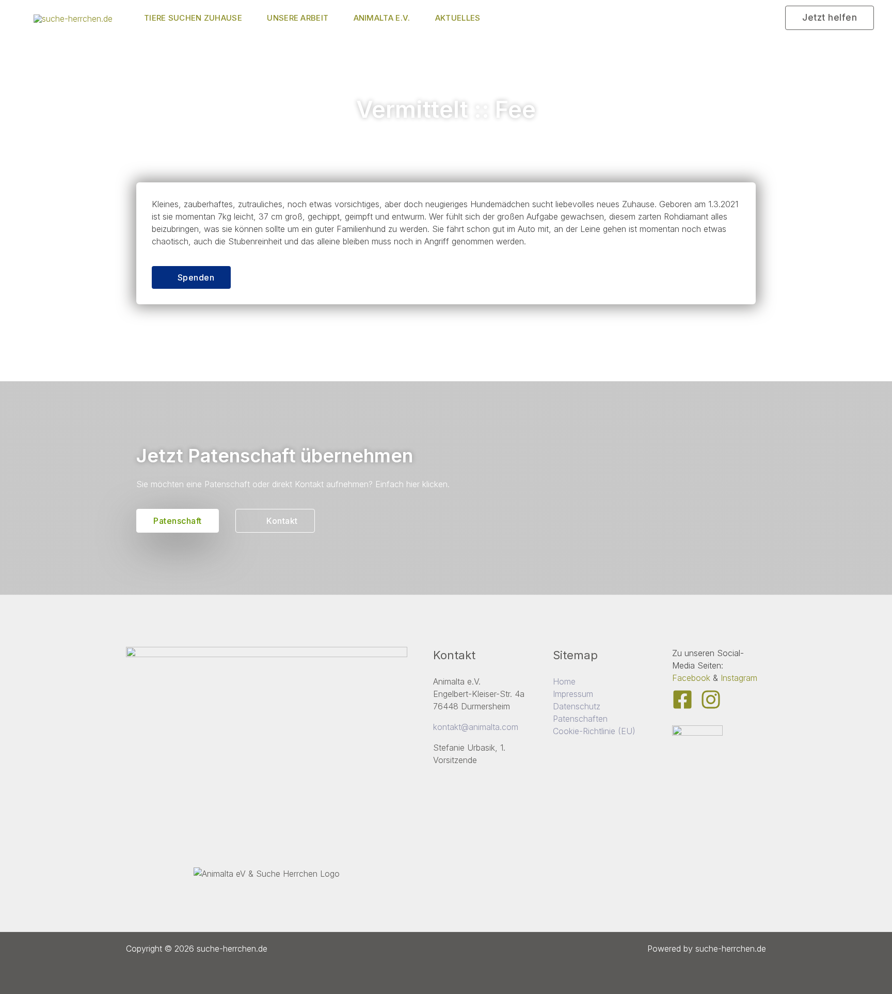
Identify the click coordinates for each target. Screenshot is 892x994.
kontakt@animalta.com (475, 727)
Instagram (739, 678)
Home (564, 681)
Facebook (691, 678)
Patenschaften (580, 718)
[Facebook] (682, 699)
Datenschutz (576, 706)
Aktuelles (458, 18)
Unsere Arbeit (297, 18)
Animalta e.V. (382, 18)
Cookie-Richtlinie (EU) (594, 731)
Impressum (573, 694)
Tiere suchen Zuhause (193, 18)
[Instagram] (710, 699)
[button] (829, 18)
